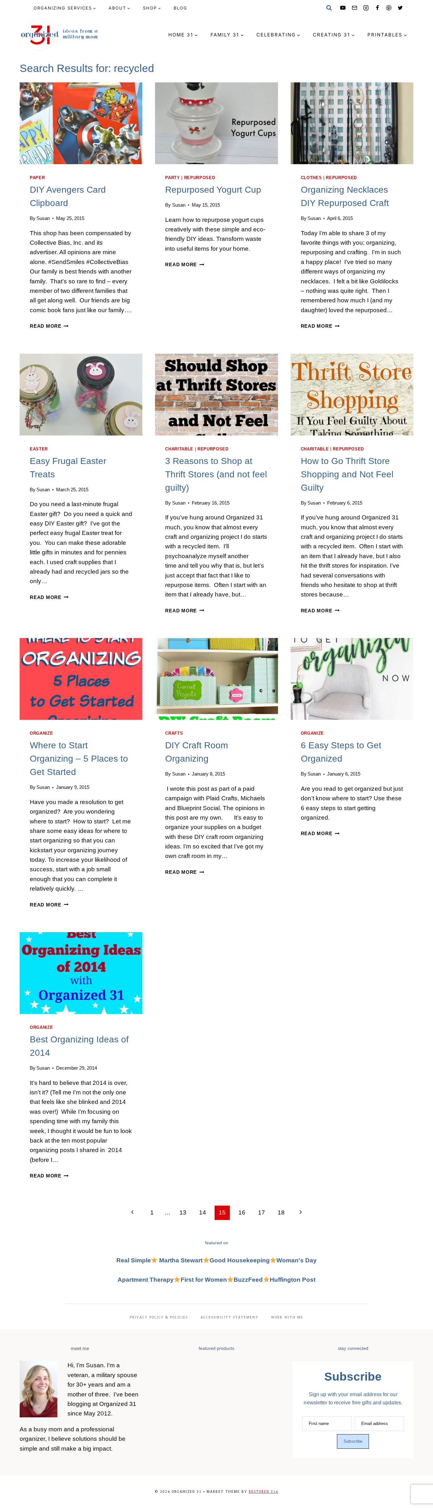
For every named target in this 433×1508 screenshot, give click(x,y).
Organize (41, 733)
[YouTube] (343, 8)
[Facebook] (377, 8)
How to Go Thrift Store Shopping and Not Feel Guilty (347, 474)
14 (202, 1212)
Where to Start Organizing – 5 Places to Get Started (79, 758)
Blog (180, 7)
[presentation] (81, 123)
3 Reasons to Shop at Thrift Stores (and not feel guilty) (216, 474)
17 (261, 1212)
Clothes (311, 177)
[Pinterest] (389, 8)
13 (182, 1212)
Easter (39, 449)
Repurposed (199, 177)
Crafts (174, 733)
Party (172, 177)
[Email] (354, 8)
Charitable (179, 449)
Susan (43, 218)
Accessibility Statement (229, 1317)
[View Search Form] (329, 8)
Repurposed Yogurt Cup (213, 190)
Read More (49, 326)
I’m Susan (90, 1365)
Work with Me (287, 1317)
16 (241, 1212)
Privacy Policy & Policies (159, 1317)
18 (281, 1212)
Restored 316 (263, 1492)
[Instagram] (365, 8)
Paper (37, 177)
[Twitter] (400, 8)
